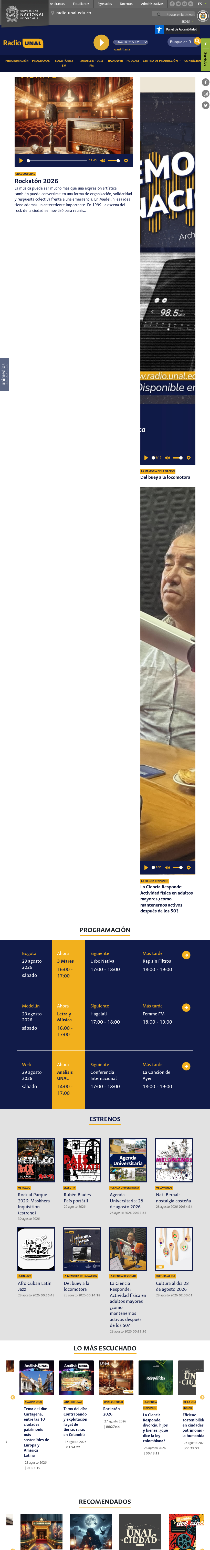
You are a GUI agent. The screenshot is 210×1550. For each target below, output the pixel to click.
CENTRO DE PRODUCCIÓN (160, 61)
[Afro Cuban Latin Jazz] (36, 1249)
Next (200, 1395)
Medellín (31, 1006)
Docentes (126, 4)
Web (26, 1064)
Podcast (134, 61)
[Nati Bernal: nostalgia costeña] (174, 1160)
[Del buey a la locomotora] (167, 271)
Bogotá (29, 953)
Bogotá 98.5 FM (66, 63)
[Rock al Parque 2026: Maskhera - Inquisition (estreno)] (36, 1160)
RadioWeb (116, 61)
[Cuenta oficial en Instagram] (190, 3)
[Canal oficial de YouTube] (184, 3)
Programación (17, 61)
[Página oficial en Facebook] (172, 3)
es (200, 4)
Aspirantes (57, 4)
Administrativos (152, 4)
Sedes (186, 21)
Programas (41, 61)
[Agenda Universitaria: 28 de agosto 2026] (128, 1160)
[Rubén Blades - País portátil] (82, 1160)
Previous (10, 1395)
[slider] (57, 160)
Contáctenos (195, 61)
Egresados (105, 4)
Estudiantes (81, 4)
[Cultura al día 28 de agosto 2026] (174, 1249)
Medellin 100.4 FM (93, 63)
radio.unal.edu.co (73, 13)
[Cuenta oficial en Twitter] (178, 3)
